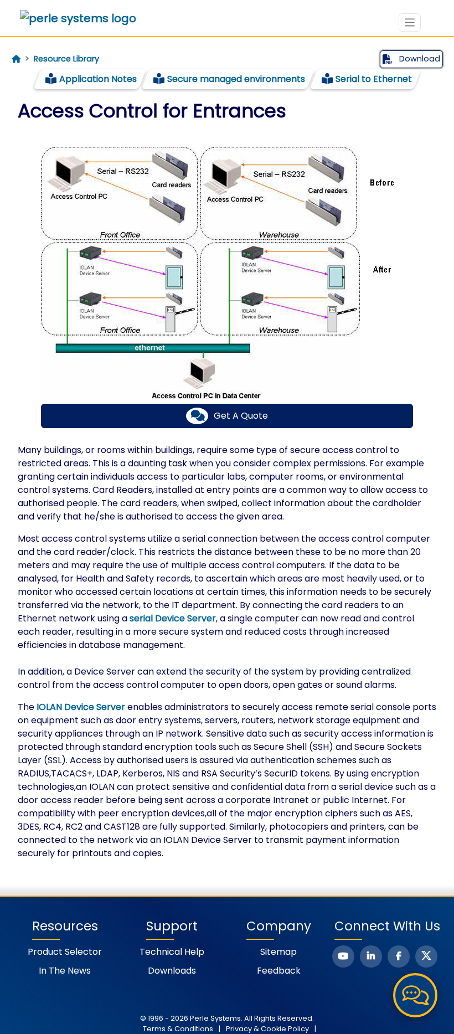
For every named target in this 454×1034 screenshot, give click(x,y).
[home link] (78, 18)
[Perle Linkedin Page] (371, 956)
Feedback (279, 970)
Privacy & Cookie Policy (267, 1028)
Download (418, 58)
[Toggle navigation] (410, 22)
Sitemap (278, 951)
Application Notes (98, 79)
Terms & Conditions (178, 1028)
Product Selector (65, 951)
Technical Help (172, 951)
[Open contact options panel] (415, 995)
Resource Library (66, 58)
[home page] (16, 59)
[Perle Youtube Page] (343, 956)
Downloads (172, 970)
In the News (65, 970)
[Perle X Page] (426, 956)
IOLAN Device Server (81, 707)
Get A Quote (241, 415)
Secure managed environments (236, 79)
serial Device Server (173, 618)
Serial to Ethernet (374, 79)
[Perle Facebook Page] (399, 956)
